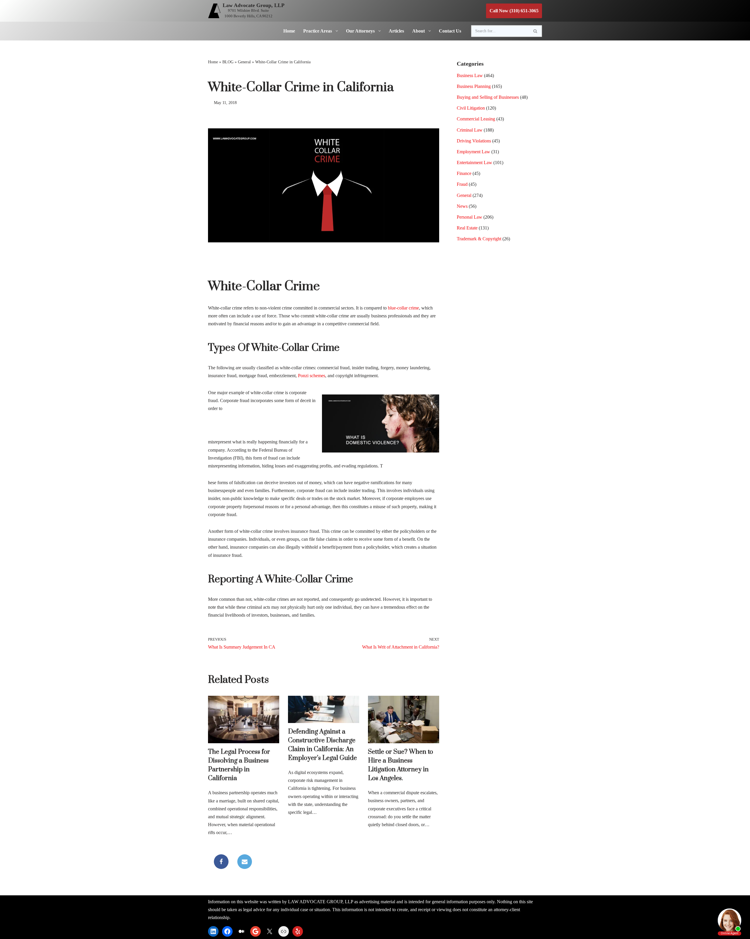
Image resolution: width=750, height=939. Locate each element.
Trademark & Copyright (479, 238)
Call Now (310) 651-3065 (514, 10)
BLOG (227, 62)
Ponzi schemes (311, 375)
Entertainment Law (474, 162)
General (244, 62)
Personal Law (469, 217)
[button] (335, 31)
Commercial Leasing (476, 118)
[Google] (255, 931)
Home (289, 30)
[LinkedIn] (213, 931)
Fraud (462, 184)
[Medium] (241, 931)
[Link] (283, 931)
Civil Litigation (471, 108)
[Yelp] (297, 931)
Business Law (470, 75)
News (462, 206)
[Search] (535, 31)
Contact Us (450, 30)
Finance (464, 173)
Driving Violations (474, 140)
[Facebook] (221, 861)
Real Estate (467, 227)
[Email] (244, 861)
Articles (396, 30)
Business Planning (474, 86)
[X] (269, 931)
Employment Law (473, 151)
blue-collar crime (403, 307)
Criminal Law (470, 129)
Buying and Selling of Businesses (488, 97)
